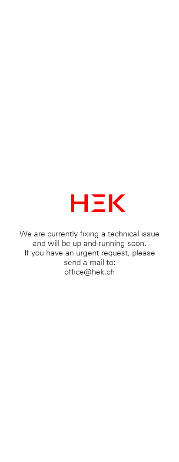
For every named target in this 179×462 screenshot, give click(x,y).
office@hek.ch (89, 272)
